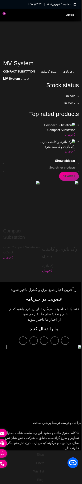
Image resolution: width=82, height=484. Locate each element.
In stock (66, 102)
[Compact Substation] (56, 124)
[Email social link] (54, 337)
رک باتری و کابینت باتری (56, 145)
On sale (66, 95)
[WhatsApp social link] (33, 337)
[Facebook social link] (65, 337)
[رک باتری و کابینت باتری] (54, 140)
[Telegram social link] (23, 337)
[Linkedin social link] (44, 337)
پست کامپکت (12, 250)
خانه (26, 77)
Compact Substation (58, 129)
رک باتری (47, 262)
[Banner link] (39, 44)
